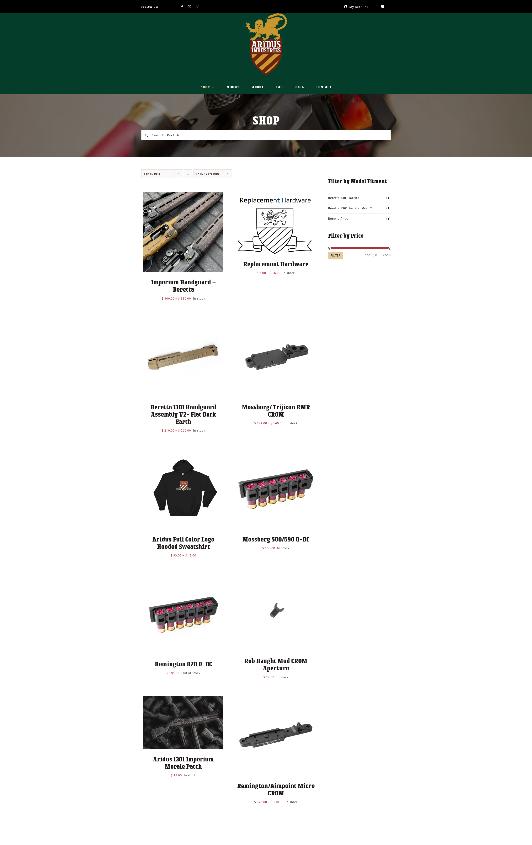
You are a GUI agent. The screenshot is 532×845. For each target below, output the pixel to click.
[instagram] (197, 6)
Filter (335, 255)
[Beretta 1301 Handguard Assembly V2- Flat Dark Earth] (183, 320)
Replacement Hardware (276, 263)
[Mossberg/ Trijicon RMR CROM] (276, 320)
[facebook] (182, 6)
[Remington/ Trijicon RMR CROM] (276, 823)
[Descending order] (188, 173)
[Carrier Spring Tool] (183, 823)
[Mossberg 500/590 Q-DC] (276, 452)
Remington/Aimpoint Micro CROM (276, 789)
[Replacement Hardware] (276, 195)
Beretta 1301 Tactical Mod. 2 (350, 208)
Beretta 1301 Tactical (344, 198)
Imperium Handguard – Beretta (183, 285)
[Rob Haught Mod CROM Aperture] (276, 577)
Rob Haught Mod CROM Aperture (275, 664)
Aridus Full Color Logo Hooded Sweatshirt (183, 542)
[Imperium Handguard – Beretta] (183, 195)
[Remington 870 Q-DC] (183, 577)
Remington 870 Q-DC (183, 663)
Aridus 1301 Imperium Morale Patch (183, 762)
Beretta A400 (338, 218)
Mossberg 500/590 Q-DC (276, 539)
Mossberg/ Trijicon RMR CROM (276, 410)
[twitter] (190, 6)
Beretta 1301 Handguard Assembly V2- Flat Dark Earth (183, 414)
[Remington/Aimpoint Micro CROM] (276, 699)
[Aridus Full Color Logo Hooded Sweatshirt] (183, 452)
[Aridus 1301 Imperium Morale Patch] (183, 699)
